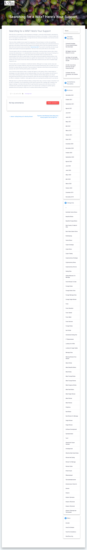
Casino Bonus (69, 240)
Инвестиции (69, 470)
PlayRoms (68, 407)
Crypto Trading (69, 253)
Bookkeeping (69, 236)
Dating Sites (69, 271)
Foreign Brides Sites (70, 290)
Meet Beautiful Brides (71, 367)
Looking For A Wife (70, 343)
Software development (71, 429)
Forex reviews (69, 321)
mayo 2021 (68, 121)
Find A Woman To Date (71, 281)
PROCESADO (79, 3)
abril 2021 (68, 126)
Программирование (71, 479)
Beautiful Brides (69, 216)
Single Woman (69, 420)
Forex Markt (68, 317)
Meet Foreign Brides (70, 376)
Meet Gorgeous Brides (71, 385)
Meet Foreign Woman (71, 380)
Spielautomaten (69, 433)
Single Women (69, 425)
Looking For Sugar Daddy (72, 348)
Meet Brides (69, 371)
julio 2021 (68, 112)
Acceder (68, 523)
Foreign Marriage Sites (71, 295)
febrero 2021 (69, 135)
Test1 (67, 438)
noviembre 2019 (70, 197)
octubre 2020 (69, 152)
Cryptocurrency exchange (72, 258)
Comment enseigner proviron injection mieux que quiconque (71, 45)
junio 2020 (68, 170)
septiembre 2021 (70, 104)
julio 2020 (68, 166)
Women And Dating (70, 457)
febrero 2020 (69, 188)
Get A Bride (68, 330)
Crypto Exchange (70, 244)
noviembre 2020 (70, 148)
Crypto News (69, 249)
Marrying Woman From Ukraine (71, 357)
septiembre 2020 (70, 157)
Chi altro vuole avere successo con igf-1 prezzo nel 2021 (71, 66)
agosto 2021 (69, 108)
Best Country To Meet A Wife (71, 226)
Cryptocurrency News (71, 262)
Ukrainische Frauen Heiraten (70, 443)
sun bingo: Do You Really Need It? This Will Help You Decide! (72, 59)
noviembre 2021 (70, 95)
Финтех (67, 488)
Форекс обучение (70, 501)
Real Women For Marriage (72, 416)
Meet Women (69, 402)
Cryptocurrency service (71, 266)
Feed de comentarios (71, 532)
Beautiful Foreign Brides (71, 221)
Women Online (69, 466)
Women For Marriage (71, 462)
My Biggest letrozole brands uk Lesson (71, 52)
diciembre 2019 (69, 192)
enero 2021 (68, 139)
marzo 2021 (68, 130)
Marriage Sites (69, 352)
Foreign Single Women (71, 299)
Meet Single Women (70, 394)
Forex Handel (69, 312)
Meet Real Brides (70, 389)
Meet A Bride (69, 363)
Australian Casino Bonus (71, 212)
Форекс (68, 493)
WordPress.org (69, 536)
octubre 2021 (69, 99)
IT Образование (70, 339)
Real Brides (68, 411)
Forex (67, 303)
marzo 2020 (68, 183)
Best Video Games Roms (72, 231)
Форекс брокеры (70, 497)
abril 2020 (68, 179)
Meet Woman (69, 398)
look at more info (35, 47)
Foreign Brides (69, 286)
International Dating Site (71, 334)
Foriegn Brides (69, 326)
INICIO (72, 3)
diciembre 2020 (69, 143)
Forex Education (69, 308)
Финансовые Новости (71, 484)
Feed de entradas (70, 527)
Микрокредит (69, 475)
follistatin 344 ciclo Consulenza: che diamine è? (72, 74)
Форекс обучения (70, 506)
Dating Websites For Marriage (70, 276)
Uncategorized (28, 93)
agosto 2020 (69, 161)
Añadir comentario (53, 102)
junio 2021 (68, 117)
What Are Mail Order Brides (72, 453)
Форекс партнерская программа (71, 511)
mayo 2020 (68, 174)
